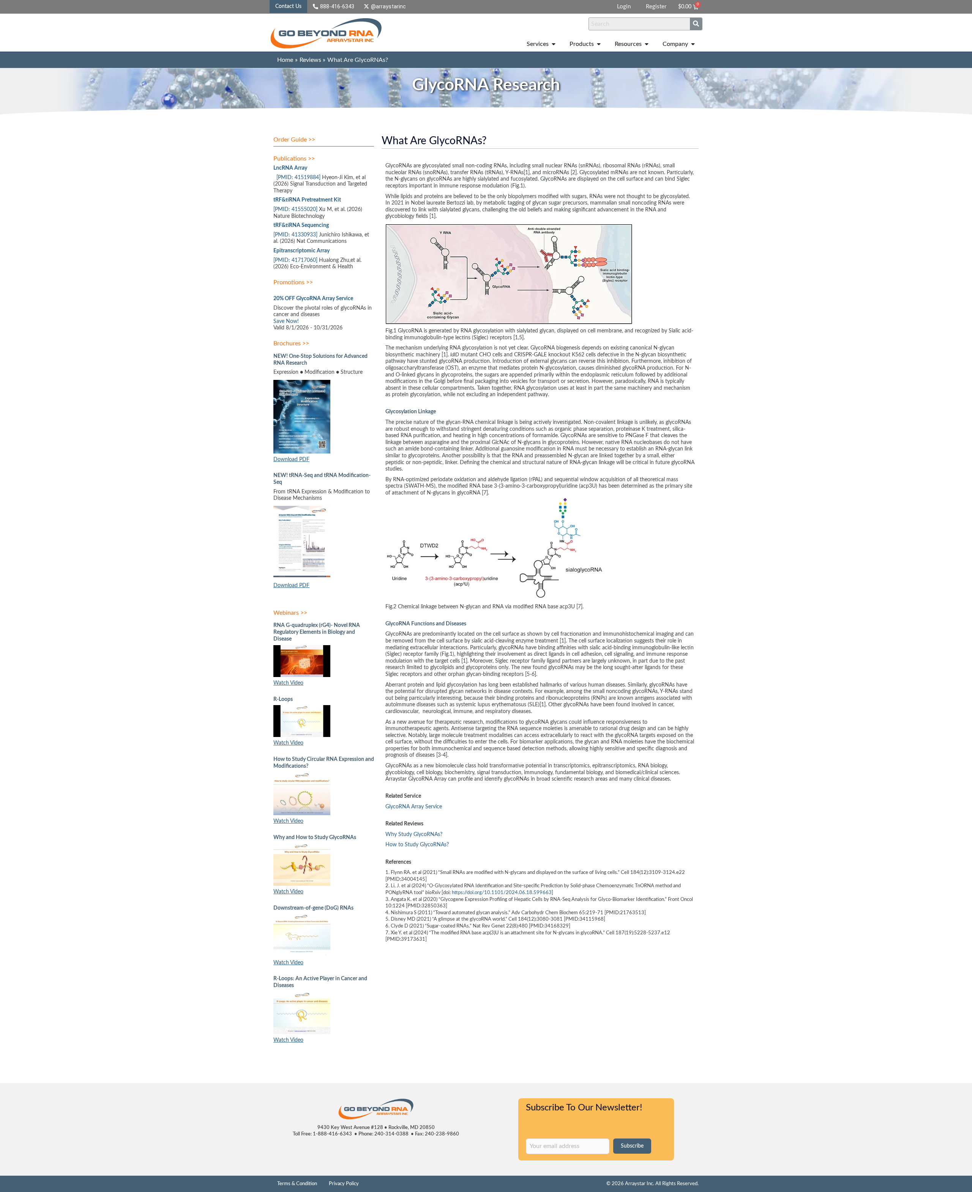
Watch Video (288, 683)
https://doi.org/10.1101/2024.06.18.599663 (502, 892)
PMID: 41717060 (295, 260)
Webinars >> (290, 613)
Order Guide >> (294, 140)
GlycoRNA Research (486, 85)
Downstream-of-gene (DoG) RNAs (313, 908)
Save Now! (286, 321)
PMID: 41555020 (295, 209)
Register (656, 6)
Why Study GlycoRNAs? (414, 834)
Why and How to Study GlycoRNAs (314, 837)
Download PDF (291, 459)
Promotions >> (293, 282)
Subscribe (632, 1146)
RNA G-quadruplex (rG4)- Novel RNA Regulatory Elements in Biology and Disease (316, 632)
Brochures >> (291, 343)
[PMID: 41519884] (298, 177)
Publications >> (294, 159)
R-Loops (283, 699)
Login (624, 6)
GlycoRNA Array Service (413, 806)
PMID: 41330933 (295, 235)
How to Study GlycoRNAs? (417, 844)
